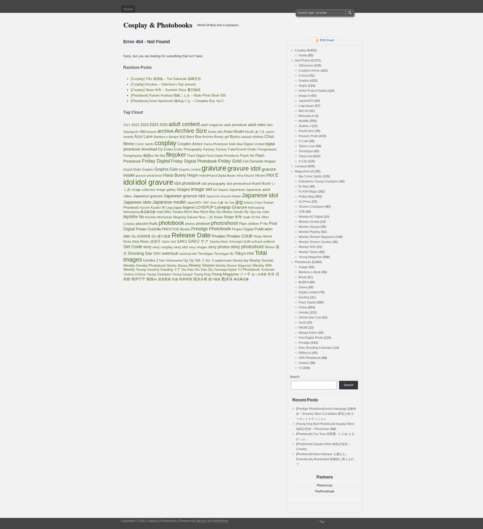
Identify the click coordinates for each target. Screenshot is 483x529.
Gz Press (305, 201)
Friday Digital (156, 161)
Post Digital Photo (311, 337)
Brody (303, 277)
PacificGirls (306, 131)
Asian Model (233, 131)
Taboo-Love (307, 146)
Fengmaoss (267, 149)
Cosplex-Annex (190, 144)
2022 (135, 125)
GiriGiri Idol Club (310, 317)
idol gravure (154, 182)
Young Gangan (182, 274)
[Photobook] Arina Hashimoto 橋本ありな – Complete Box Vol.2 (177, 101)
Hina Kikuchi (245, 175)
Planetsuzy (325, 485)
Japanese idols (137, 202)
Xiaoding (153, 269)
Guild (302, 322)
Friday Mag (306, 196)
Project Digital (243, 229)
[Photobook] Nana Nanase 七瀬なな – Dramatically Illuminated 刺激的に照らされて (325, 459)
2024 (153, 124)
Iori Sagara (220, 190)
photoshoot (224, 223)
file (157, 156)
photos (190, 224)
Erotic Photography (188, 149)
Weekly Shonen (202, 265)
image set (201, 189)
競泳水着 (200, 279)
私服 (175, 279)
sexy (147, 247)
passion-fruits (147, 223)
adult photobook (235, 125)
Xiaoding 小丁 (170, 269)
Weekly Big (240, 260)
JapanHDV (194, 202)
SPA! (157, 254)
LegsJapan (174, 207)
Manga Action (308, 332)
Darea (303, 287)
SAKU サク (198, 241)
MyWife (304, 121)
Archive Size (191, 131)
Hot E (272, 175)
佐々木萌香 (259, 274)
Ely (160, 149)
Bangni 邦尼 (177, 137)
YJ (300, 368)
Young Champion (159, 274)
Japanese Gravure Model (223, 196)
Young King (202, 274)
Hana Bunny (174, 175)
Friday (303, 307)
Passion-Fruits (308, 136)
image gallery (166, 190)
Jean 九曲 (216, 202)
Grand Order (132, 169)
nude (246, 217)
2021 (126, 125)
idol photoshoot (239, 183)
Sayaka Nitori (219, 241)
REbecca (305, 353)
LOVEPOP (204, 207)
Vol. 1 (199, 260)
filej (162, 156)
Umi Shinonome (170, 260)
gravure (214, 168)
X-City (303, 161)
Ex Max (304, 186)
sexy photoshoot (247, 246)
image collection (143, 190)
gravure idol (244, 168)
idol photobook (187, 183)
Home (128, 9)
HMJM (303, 327)
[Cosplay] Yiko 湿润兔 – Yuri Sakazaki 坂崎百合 (166, 79)
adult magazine (212, 125)
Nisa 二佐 (206, 217)
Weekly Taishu (308, 252)
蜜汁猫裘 (214, 279)
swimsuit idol (188, 254)
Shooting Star (140, 253)
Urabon (304, 363)
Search (295, 377)
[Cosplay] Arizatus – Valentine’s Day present (163, 84)
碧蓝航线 (164, 279)
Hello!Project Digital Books (217, 175)
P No (264, 224)
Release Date (191, 235)
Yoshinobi (267, 269)
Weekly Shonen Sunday (315, 242)
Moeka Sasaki (232, 212)
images (183, 189)
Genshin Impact (263, 161)
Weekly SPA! (307, 247)
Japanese (237, 190)
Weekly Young (134, 269)
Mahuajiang (256, 207)
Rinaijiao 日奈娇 (239, 236)
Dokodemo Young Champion (318, 181)
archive (165, 131)
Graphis (147, 169)
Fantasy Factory (215, 149)
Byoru (235, 136)
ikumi (256, 183)
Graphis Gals (166, 169)
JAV (206, 202)
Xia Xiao (187, 269)
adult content (184, 124)
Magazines (302, 171)
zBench (201, 521)
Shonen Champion (312, 206)
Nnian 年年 (233, 217)
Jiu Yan (229, 202)
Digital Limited (254, 144)
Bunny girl (221, 137)
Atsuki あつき (255, 132)
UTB (302, 211)
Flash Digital (196, 156)
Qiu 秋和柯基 (140, 236)
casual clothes (252, 137)
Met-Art (303, 111)
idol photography (214, 183)
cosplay (165, 143)
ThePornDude (324, 491)
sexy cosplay (162, 247)
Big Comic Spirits (310, 176)
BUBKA (304, 282)
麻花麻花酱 (241, 279)
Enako (168, 149)
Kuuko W (158, 207)
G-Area (303, 75)
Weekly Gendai (261, 260)
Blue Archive (204, 137)
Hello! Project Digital (313, 90)
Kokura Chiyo (253, 202)
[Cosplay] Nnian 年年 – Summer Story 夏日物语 (165, 90)
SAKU (182, 241)
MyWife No (133, 216)
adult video (257, 125)
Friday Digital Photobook (194, 161)
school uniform (263, 241)
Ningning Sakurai (185, 217)
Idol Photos (302, 60)
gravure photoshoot (149, 175)
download (149, 149)
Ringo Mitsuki (263, 236)
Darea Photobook (216, 144)
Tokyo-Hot (244, 253)
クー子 (245, 274)
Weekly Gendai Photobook (144, 265)
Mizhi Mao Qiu (210, 212)
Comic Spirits (144, 144)
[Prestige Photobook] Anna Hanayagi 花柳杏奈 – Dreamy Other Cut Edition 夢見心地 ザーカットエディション (326, 414)
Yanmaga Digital (225, 269)
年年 (271, 274)
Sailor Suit (169, 241)
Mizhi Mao (191, 212)
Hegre (192, 175)
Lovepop (301, 166)
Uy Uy (188, 260)
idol (128, 182)
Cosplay (300, 50)
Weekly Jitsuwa (177, 265)
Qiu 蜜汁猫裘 (161, 236)
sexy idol (181, 247)
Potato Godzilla (148, 229)
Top (322, 521)
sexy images (198, 247)
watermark (223, 260)
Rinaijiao (218, 236)
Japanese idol (260, 195)
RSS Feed (327, 40)
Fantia (303, 55)
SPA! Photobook (310, 358)
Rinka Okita (131, 241)
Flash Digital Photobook (222, 156)
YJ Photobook (249, 269)
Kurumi (145, 207)
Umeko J (150, 260)
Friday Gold (230, 161)
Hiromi (260, 175)
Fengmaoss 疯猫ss (138, 155)
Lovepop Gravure (231, 207)
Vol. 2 (209, 260)
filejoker (176, 154)
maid (160, 212)
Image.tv (304, 96)
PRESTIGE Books (176, 229)
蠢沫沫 (227, 279)
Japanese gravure (148, 196)
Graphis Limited (189, 169)
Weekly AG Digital (311, 217)
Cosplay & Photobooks (157, 25)
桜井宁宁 (138, 279)
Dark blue (236, 144)
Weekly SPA (262, 265)
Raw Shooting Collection (316, 348)
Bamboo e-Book (310, 272)
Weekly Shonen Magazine (234, 265)
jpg (239, 202)
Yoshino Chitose (134, 274)
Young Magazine (225, 274)
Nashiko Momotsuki (158, 217)
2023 (144, 124)
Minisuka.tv (306, 116)
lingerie (188, 207)
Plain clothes (249, 224)
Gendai (304, 312)
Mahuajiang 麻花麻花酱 (139, 212)
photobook (171, 223)
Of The (255, 217)
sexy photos (219, 246)
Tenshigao (205, 254)
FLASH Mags (308, 191)
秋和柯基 (185, 279)
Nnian (218, 217)
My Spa (250, 212)
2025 (163, 124)
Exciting (304, 297)
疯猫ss (151, 279)
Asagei (303, 267)
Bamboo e (161, 137)
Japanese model (169, 202)
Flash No (247, 155)
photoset (203, 224)
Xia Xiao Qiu (204, 269)
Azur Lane (143, 136)
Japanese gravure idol (184, 196)
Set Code (132, 246)
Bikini (190, 137)
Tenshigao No (224, 254)
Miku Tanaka (174, 212)
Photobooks (303, 262)
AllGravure (148, 132)
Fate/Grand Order (242, 149)
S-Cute (303, 141)
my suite (263, 212)
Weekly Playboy (309, 232)
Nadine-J (305, 126)
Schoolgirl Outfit (240, 241)
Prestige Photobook (211, 228)
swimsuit (170, 253)
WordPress (220, 521)
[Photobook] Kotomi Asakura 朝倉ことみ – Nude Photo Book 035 (178, 95)
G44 (246, 161)
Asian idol (215, 132)
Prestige (304, 343)
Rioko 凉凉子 (150, 241)
